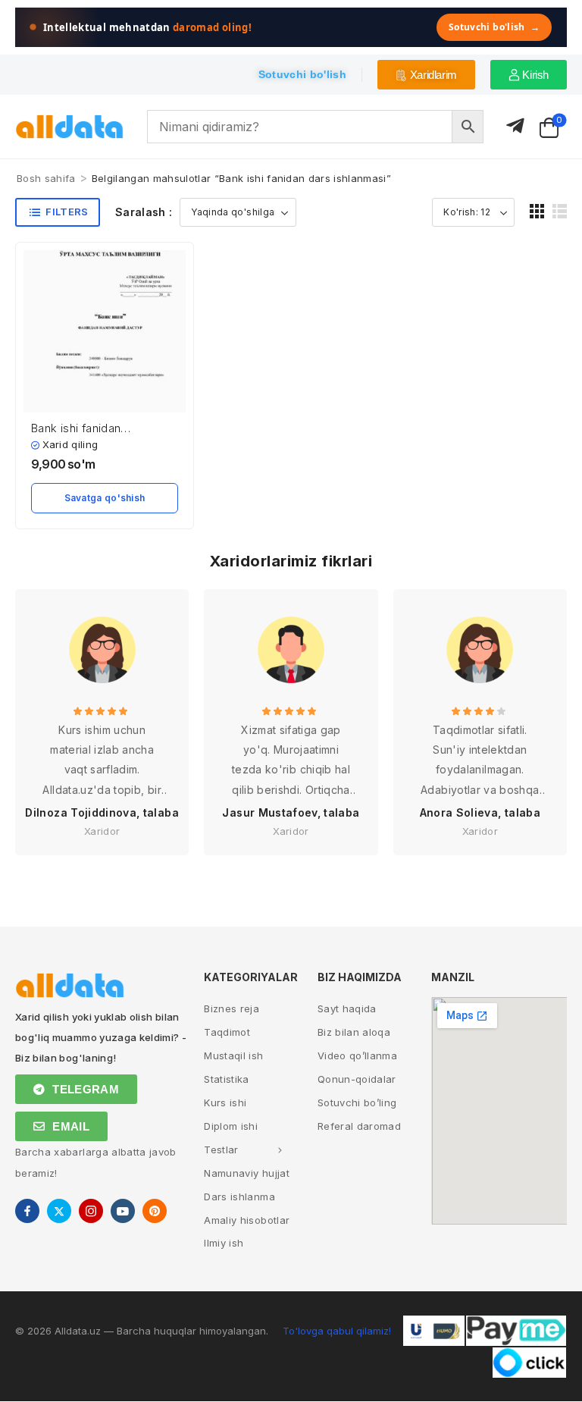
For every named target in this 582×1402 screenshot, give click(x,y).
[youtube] (123, 1211)
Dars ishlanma (239, 1196)
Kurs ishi (225, 1102)
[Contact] (515, 126)
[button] (537, 211)
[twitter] (59, 1211)
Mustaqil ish (233, 1055)
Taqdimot (227, 1032)
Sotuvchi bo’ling (357, 1102)
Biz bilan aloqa (354, 1032)
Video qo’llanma (357, 1055)
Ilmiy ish (223, 1243)
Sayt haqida (347, 1008)
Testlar (221, 1149)
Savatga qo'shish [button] (105, 497)
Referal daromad (359, 1126)
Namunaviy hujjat (246, 1173)
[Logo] (69, 127)
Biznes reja (231, 1008)
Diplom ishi (231, 1126)
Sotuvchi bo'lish (494, 26)
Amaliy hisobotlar (246, 1220)
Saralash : (144, 211)
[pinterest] (154, 1211)
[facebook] (27, 1211)
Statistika (226, 1079)
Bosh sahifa (46, 178)
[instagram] (91, 1211)
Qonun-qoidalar (357, 1079)
